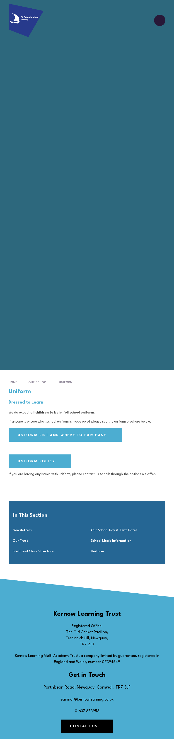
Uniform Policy (36, 461)
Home (13, 382)
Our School (38, 382)
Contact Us (84, 726)
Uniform (65, 382)
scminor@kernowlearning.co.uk (87, 699)
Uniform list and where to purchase (62, 435)
